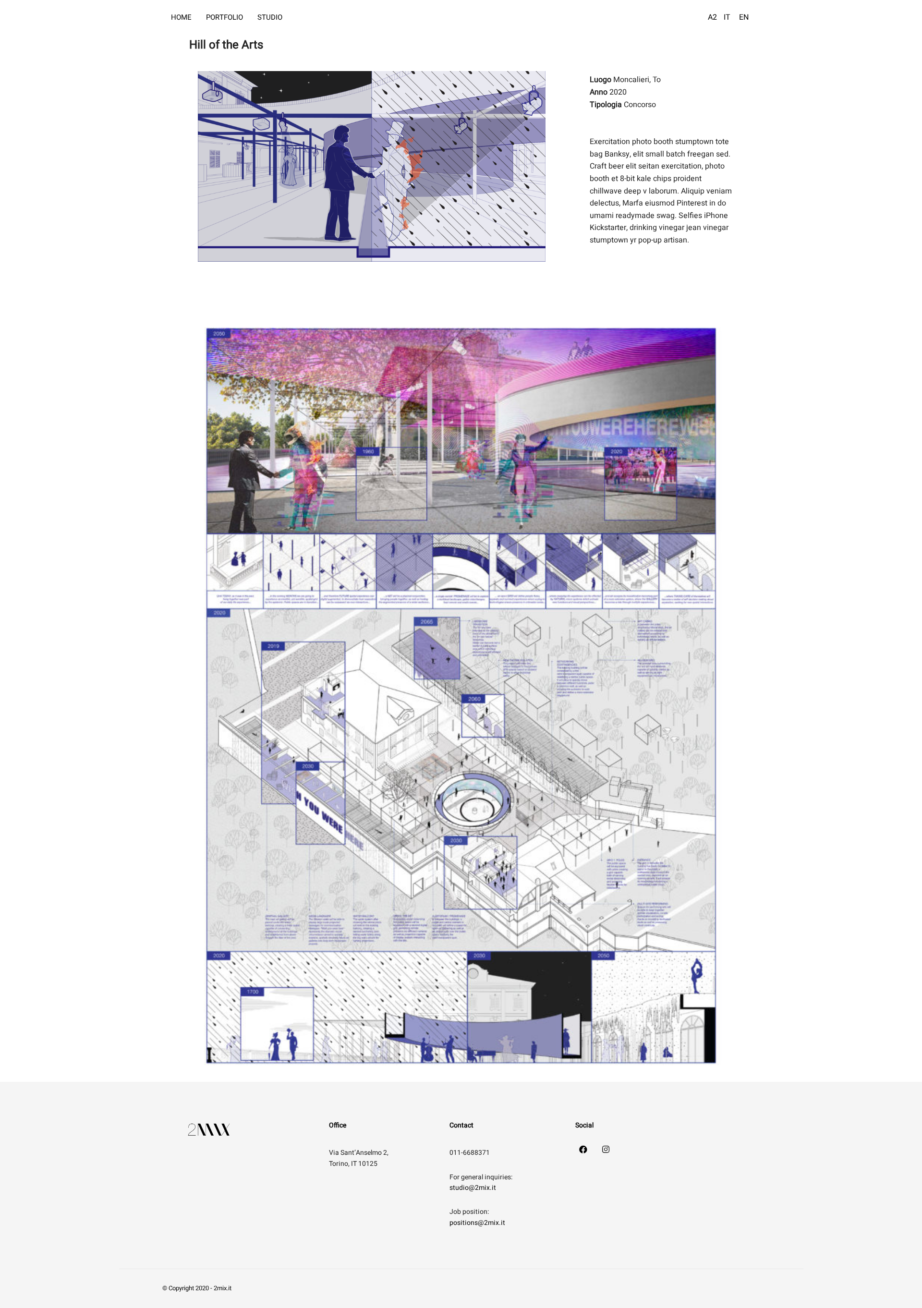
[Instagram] (606, 1149)
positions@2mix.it (477, 1223)
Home (181, 17)
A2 (712, 17)
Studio (269, 17)
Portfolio (224, 17)
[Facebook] (583, 1149)
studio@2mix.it (472, 1188)
